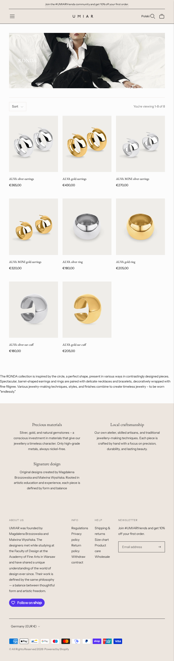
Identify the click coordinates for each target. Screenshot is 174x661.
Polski (145, 16)
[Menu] (12, 16)
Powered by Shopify (56, 649)
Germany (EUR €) (24, 626)
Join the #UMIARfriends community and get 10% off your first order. (87, 4)
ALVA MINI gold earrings (25, 262)
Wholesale (102, 557)
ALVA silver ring (73, 262)
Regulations (79, 528)
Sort (15, 106)
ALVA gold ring (125, 262)
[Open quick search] (153, 16)
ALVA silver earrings (21, 179)
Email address (131, 541)
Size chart (102, 540)
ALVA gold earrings (75, 179)
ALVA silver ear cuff (21, 345)
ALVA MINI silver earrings (132, 179)
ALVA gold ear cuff (74, 345)
